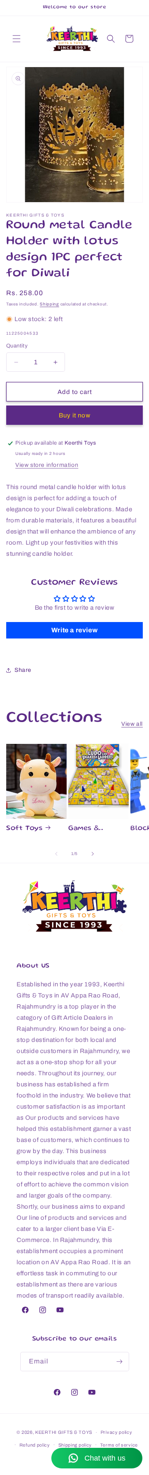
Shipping (49, 304)
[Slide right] (93, 854)
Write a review (74, 630)
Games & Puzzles (83, 829)
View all (132, 724)
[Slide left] (56, 854)
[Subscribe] (120, 1361)
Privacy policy (116, 1432)
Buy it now (75, 415)
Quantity (17, 346)
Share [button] (22, 670)
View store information (46, 465)
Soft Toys (24, 828)
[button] (16, 39)
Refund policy (34, 1444)
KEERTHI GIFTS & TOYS (63, 1432)
